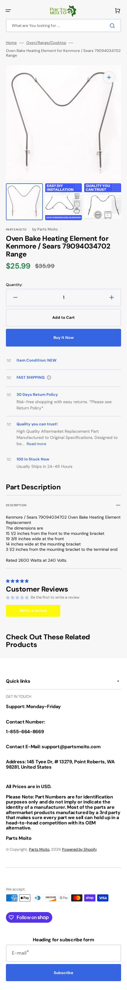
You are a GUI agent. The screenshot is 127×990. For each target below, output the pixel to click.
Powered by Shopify (79, 849)
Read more (36, 443)
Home (11, 42)
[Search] (113, 25)
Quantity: (14, 284)
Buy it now (63, 337)
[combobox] (63, 25)
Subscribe (63, 972)
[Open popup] (49, 377)
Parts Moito (39, 849)
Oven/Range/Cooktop (46, 42)
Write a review (33, 610)
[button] (8, 10)
